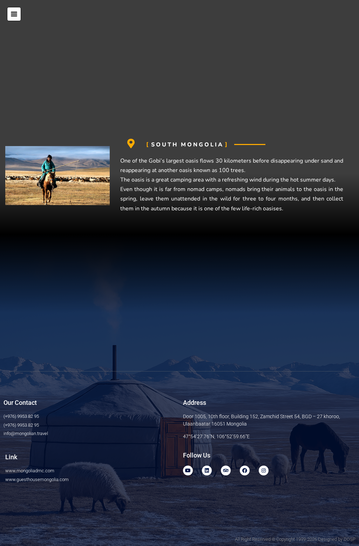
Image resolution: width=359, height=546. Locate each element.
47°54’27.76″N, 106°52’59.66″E (216, 436)
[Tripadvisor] (226, 470)
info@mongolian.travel (26, 433)
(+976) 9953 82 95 (21, 416)
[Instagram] (264, 470)
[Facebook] (245, 470)
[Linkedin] (207, 470)
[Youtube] (188, 470)
